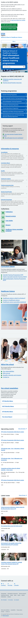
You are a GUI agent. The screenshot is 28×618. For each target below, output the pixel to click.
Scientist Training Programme (10, 94)
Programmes (3, 593)
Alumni (23, 595)
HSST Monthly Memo (8, 406)
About (11, 595)
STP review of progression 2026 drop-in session (12, 431)
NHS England (6, 615)
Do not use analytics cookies (9, 28)
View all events (22, 428)
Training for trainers (6, 178)
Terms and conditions (5, 609)
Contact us (7, 611)
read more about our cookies (18, 20)
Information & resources (10, 149)
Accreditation (4, 152)
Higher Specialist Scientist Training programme (14, 98)
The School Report (7, 417)
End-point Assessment (6, 199)
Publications (3, 596)
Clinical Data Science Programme (10, 108)
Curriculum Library (5, 163)
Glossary (9, 596)
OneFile (3, 171)
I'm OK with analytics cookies (9, 25)
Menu (14, 41)
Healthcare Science (8, 291)
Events (19, 595)
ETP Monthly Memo (7, 411)
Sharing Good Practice (6, 191)
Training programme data (7, 185)
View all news (22, 495)
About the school (7, 364)
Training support (22, 593)
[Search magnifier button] (24, 67)
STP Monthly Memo (7, 401)
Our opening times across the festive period (11, 526)
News (15, 595)
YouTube (10, 585)
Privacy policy (19, 609)
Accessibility (13, 609)
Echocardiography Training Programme (12, 101)
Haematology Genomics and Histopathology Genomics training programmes (13, 115)
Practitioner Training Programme (10, 104)
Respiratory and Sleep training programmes (13, 111)
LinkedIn (16, 585)
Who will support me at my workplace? (13, 138)
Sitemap (2, 611)
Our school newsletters (9, 388)
